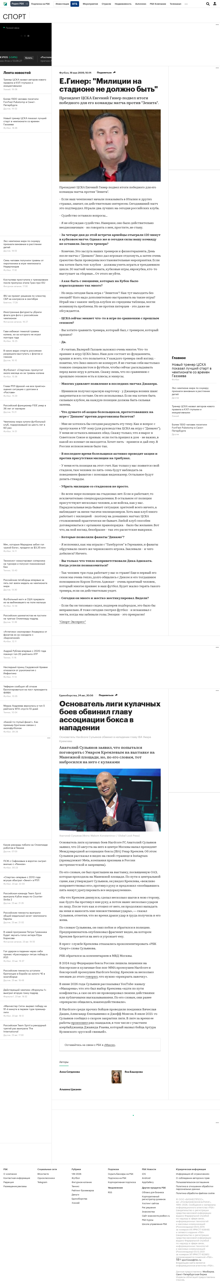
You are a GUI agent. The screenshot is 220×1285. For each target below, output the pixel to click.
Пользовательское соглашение (192, 1182)
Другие (175, 397)
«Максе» (109, 1044)
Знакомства (148, 1211)
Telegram (42, 1182)
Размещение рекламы (15, 1186)
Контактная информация (16, 1177)
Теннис (75, 1186)
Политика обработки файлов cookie (195, 1193)
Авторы (64, 1062)
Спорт (14, 15)
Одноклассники (46, 1177)
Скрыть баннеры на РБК (120, 1173)
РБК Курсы (147, 1219)
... (186, 3)
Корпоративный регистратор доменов (154, 1197)
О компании (10, 1173)
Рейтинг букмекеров (83, 1190)
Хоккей (175, 415)
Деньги (75, 1194)
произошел (79, 1023)
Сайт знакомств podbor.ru (156, 1215)
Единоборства (68, 695)
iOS (144, 1173)
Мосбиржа (208, 1271)
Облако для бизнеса (153, 1192)
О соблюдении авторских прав (193, 1177)
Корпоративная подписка (122, 1182)
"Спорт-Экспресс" (72, 622)
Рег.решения (149, 1207)
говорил (91, 976)
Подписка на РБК (117, 1177)
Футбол (64, 73)
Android (146, 1177)
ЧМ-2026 (76, 1173)
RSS (110, 1192)
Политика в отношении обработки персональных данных (194, 1187)
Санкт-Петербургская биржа (191, 1274)
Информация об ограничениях (192, 1173)
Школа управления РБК (154, 1223)
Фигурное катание (82, 1182)
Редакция (8, 1182)
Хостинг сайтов (150, 1203)
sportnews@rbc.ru (191, 1259)
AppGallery (148, 1182)
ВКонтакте (43, 1173)
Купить (17, 58)
